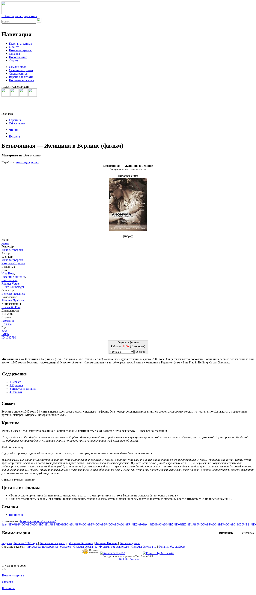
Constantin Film (10, 307)
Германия (7, 320)
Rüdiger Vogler (10, 283)
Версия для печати (21, 76)
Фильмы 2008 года (25, 543)
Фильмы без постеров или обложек (48, 546)
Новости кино (18, 57)
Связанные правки (21, 70)
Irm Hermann (9, 280)
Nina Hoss (7, 273)
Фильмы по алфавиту (53, 543)
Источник (134, 559)
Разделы (6, 543)
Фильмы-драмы (130, 543)
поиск (35, 162)
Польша (6, 324)
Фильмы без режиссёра (114, 546)
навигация (23, 162)
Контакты (8, 588)
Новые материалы (20, 50)
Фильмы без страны (143, 546)
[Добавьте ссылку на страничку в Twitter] (23, 95)
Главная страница (20, 43)
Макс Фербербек (12, 249)
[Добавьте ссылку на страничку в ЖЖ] (32, 95)
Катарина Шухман (13, 263)
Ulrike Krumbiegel (12, 287)
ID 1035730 (8, 337)
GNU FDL (122, 559)
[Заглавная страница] (40, 12)
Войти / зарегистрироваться (19, 16)
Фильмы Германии (81, 543)
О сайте (14, 47)
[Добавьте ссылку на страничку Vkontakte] (14, 95)
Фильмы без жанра (85, 546)
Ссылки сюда (17, 66)
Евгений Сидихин (13, 276)
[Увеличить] (128, 233)
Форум (13, 60)
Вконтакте (226, 532)
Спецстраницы (18, 73)
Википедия (16, 514)
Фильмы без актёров (172, 546)
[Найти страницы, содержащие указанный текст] (39, 20)
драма (5, 243)
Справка (14, 53)
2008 (4, 330)
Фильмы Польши (106, 543)
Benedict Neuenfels (13, 293)
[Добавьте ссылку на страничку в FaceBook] (5, 95)
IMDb (5, 334)
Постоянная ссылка (21, 80)
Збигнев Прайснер (13, 300)
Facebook (248, 532)
